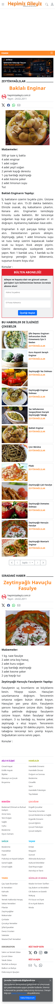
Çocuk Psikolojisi (36, 827)
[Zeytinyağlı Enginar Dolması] (14, 396)
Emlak (31, 847)
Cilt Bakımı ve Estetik (38, 891)
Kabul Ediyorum (27, 997)
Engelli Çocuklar (35, 807)
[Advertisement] (27, 29)
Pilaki (31, 466)
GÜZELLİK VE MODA (38, 878)
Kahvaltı (5, 891)
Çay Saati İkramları (10, 883)
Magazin (32, 850)
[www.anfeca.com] (27, 67)
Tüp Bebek (33, 794)
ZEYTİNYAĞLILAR (37, 346)
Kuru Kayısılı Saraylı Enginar (38, 354)
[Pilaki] (14, 471)
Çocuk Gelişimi (35, 831)
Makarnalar (7, 915)
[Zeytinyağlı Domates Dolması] (14, 509)
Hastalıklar (6, 850)
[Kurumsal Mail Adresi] (31, 965)
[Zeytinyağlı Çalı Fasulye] (14, 490)
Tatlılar (4, 895)
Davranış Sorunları (37, 811)
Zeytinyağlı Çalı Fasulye (40, 485)
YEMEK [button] (4, 53)
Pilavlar (5, 907)
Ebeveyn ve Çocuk (9, 778)
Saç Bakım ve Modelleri (39, 887)
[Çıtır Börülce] (14, 452)
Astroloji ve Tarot (36, 870)
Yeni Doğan (7, 818)
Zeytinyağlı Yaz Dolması (40, 371)
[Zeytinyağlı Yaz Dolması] (14, 377)
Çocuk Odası (7, 956)
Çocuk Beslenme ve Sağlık (40, 815)
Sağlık (4, 822)
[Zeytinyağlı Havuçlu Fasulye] (14, 528)
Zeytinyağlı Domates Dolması (39, 505)
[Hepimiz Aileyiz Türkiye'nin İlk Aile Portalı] (25, 3)
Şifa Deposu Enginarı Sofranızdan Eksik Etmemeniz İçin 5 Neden (39, 338)
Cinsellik (32, 782)
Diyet (4, 854)
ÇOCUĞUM (33, 802)
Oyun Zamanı (7, 834)
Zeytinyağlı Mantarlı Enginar (39, 543)
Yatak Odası (7, 960)
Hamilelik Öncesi (36, 770)
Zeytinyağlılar (7, 911)
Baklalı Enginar (36, 428)
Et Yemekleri (7, 887)
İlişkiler (5, 774)
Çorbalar (5, 919)
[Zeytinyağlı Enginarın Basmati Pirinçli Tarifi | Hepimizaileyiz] (14, 339)
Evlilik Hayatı (7, 770)
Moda (31, 907)
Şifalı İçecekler (8, 927)
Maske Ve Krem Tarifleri (39, 883)
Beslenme (33, 778)
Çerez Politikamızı (19, 993)
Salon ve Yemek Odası (11, 952)
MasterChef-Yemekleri (11, 939)
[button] (3, 4)
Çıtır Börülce (35, 447)
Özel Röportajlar (36, 866)
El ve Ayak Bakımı (36, 903)
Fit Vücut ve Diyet (36, 899)
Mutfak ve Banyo (9, 964)
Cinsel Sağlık (7, 866)
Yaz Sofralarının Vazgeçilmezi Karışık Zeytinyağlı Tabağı (39, 412)
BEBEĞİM (6, 802)
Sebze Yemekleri (9, 903)
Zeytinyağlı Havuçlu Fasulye (38, 524)
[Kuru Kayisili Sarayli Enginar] (14, 358)
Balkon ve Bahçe (9, 968)
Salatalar (5, 935)
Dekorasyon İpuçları (10, 972)
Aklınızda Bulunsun (37, 858)
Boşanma (6, 782)
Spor (31, 786)
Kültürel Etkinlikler (36, 862)
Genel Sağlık (7, 862)
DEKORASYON (8, 947)
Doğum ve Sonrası (37, 774)
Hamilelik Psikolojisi (37, 790)
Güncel (32, 854)
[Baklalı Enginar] (14, 434)
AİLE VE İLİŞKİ (8, 761)
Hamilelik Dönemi (36, 766)
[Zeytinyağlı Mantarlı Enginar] (14, 547)
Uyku (4, 825)
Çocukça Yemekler (9, 923)
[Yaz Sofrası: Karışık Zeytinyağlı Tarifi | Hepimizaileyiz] (14, 415)
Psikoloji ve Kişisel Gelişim (13, 858)
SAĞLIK (5, 841)
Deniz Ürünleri (8, 931)
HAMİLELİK (34, 761)
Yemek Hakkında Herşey (12, 899)
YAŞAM (32, 841)
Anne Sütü (6, 814)
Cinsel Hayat (7, 766)
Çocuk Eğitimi (34, 823)
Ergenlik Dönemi (36, 819)
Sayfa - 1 (26, 562)
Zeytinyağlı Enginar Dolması (38, 391)
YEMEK (5, 878)
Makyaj (32, 895)
